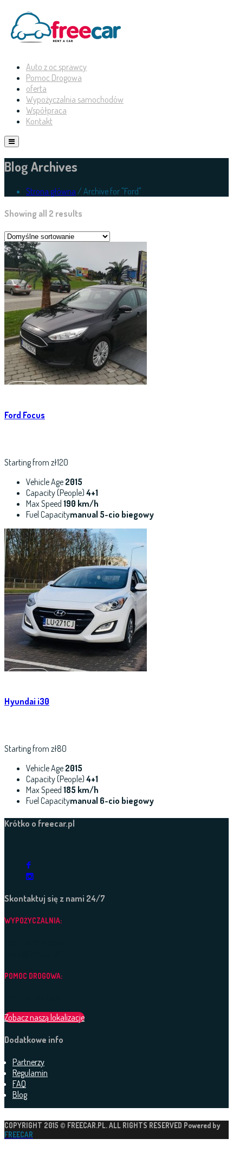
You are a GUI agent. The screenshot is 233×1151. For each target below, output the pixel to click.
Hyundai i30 (26, 701)
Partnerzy (28, 1061)
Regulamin (30, 1072)
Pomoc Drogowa (54, 77)
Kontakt (39, 121)
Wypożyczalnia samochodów (75, 99)
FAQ (19, 1083)
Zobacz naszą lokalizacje (44, 1017)
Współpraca (46, 110)
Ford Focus (24, 415)
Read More (27, 392)
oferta (36, 88)
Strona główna (51, 191)
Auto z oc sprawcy (56, 66)
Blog (19, 1094)
